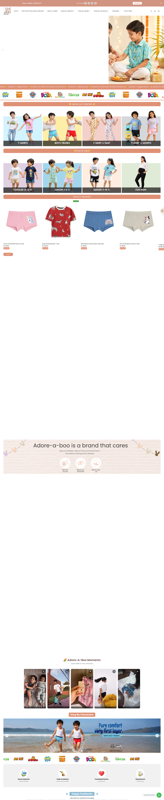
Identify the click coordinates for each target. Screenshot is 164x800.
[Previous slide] (3, 50)
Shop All (8, 254)
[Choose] (37, 239)
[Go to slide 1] (79, 750)
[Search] (151, 11)
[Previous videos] (24, 689)
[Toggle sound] (43, 671)
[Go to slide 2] (81, 750)
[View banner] (82, 50)
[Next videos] (140, 689)
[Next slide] (161, 50)
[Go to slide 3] (82, 750)
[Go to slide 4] (84, 750)
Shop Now (137, 3)
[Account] (155, 11)
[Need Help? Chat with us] (159, 795)
